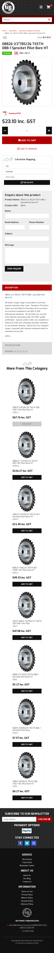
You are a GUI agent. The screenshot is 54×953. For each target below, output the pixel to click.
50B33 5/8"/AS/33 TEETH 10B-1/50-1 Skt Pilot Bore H (26, 410)
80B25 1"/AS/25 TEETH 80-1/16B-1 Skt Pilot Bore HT (24, 570)
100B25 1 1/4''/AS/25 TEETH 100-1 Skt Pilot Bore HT (24, 463)
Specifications (12, 345)
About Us (27, 875)
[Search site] (49, 19)
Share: (40, 37)
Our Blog (27, 878)
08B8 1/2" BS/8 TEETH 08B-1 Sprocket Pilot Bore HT (25, 677)
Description (11, 287)
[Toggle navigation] (41, 7)
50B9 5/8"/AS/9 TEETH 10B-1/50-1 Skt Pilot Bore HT (25, 784)
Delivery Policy (27, 904)
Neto (36, 943)
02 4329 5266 (28, 931)
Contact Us (27, 881)
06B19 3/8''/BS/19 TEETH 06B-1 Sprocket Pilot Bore (26, 730)
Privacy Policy (27, 894)
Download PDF (14, 113)
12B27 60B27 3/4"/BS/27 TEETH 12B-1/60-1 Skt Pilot (27, 623)
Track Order (27, 862)
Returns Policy (27, 897)
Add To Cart (28, 140)
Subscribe (43, 819)
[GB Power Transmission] (8, 7)
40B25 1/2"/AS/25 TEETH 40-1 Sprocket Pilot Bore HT (26, 516)
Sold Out (27, 424)
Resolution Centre (27, 865)
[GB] (5, 40)
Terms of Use (27, 891)
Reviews (9, 351)
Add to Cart (27, 477)
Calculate (28, 182)
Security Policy (27, 901)
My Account (27, 859)
